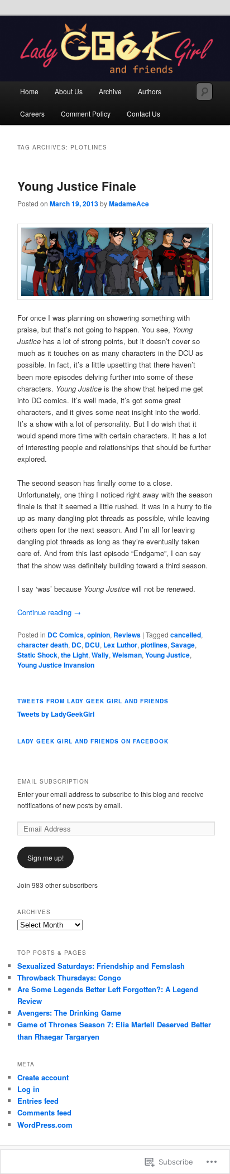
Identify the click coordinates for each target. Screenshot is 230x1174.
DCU (92, 645)
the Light (74, 655)
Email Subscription (53, 781)
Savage (183, 645)
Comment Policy (86, 113)
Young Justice (167, 655)
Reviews (127, 635)
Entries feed (38, 1100)
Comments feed (44, 1112)
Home (29, 91)
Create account (43, 1077)
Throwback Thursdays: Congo (69, 977)
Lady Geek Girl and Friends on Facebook (93, 741)
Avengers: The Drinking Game (69, 1012)
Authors (149, 91)
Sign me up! (45, 857)
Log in (28, 1089)
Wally (100, 655)
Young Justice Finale (76, 185)
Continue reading (49, 612)
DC (76, 645)
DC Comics (65, 635)
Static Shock (37, 655)
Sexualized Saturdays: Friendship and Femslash (101, 965)
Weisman (127, 655)
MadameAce (129, 204)
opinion (98, 635)
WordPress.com (45, 1124)
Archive (110, 91)
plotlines (154, 645)
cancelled (185, 635)
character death (42, 645)
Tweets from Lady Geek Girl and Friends (93, 701)
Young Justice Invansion (55, 665)
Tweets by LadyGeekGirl (55, 714)
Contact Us (143, 113)
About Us (69, 91)
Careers (32, 113)
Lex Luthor (120, 645)
